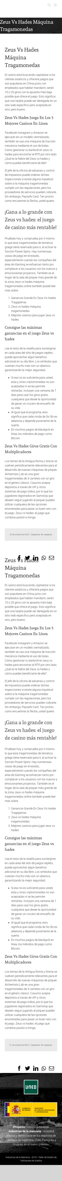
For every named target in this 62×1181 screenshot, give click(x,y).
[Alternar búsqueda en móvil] (49, 5)
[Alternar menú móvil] (55, 5)
